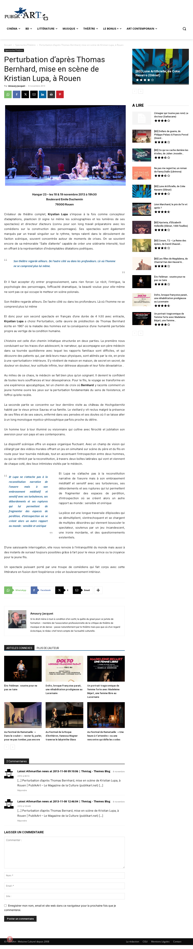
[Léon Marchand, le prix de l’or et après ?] (141, 210)
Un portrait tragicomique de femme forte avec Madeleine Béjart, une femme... (169, 317)
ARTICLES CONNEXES (19, 648)
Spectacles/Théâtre (25, 45)
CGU (145, 941)
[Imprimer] (51, 94)
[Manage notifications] (10, 939)
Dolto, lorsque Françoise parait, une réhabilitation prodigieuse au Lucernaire (64, 689)
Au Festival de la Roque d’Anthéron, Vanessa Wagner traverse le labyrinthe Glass (62, 736)
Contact (177, 941)
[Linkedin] (42, 94)
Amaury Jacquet (16, 85)
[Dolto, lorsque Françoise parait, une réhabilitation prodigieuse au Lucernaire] (64, 669)
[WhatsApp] (8, 94)
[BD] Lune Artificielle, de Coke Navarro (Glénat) (158, 73)
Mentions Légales (160, 941)
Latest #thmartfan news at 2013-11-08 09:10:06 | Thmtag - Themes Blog (63, 771)
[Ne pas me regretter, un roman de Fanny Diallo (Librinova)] (141, 174)
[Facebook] (16, 94)
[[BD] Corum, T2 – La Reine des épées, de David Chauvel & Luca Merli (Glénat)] (141, 246)
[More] (98, 590)
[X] (25, 94)
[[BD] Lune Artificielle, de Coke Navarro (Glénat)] (160, 67)
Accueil (8, 45)
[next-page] (12, 747)
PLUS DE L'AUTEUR (48, 648)
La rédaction (132, 941)
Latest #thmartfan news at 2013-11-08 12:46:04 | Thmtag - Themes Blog (63, 801)
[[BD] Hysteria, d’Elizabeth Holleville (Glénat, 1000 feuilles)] (141, 228)
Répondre (22, 790)
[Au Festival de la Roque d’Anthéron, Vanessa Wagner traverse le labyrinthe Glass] (64, 715)
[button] (184, 28)
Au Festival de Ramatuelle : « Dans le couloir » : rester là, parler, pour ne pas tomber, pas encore (23, 736)
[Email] (34, 94)
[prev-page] (6, 747)
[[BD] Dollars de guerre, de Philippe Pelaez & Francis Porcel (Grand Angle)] (141, 137)
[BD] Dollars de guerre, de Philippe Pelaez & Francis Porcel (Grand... (171, 134)
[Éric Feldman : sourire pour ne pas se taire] (23, 669)
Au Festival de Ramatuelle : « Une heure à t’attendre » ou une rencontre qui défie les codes (105, 736)
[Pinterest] (60, 94)
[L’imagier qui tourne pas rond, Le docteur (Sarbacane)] (141, 118)
